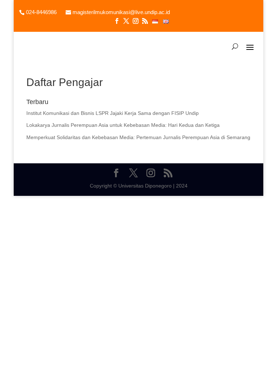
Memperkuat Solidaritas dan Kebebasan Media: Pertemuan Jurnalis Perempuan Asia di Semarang (138, 137)
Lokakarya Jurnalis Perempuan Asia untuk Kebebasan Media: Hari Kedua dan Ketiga (123, 125)
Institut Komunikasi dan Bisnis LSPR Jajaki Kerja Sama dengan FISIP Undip (112, 113)
